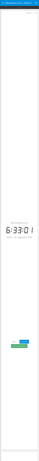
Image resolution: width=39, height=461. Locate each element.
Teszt (14, 342)
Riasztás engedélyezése (19, 346)
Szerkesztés (24, 342)
